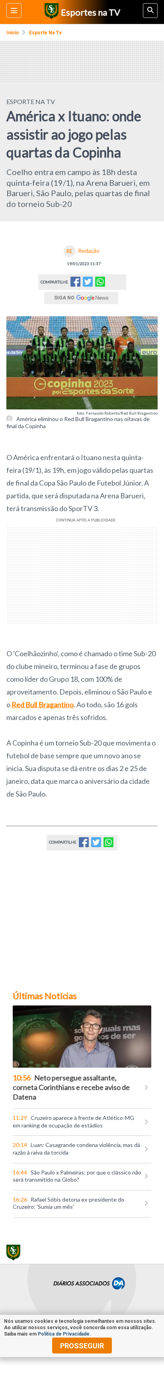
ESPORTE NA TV (30, 101)
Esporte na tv (45, 32)
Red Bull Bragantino (43, 704)
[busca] (150, 10)
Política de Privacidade (64, 1334)
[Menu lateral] (13, 10)
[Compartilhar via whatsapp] (100, 282)
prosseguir (82, 1346)
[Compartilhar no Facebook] (75, 284)
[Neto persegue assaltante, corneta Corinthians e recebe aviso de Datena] (82, 1036)
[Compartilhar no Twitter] (88, 284)
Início (12, 32)
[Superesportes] (50, 12)
